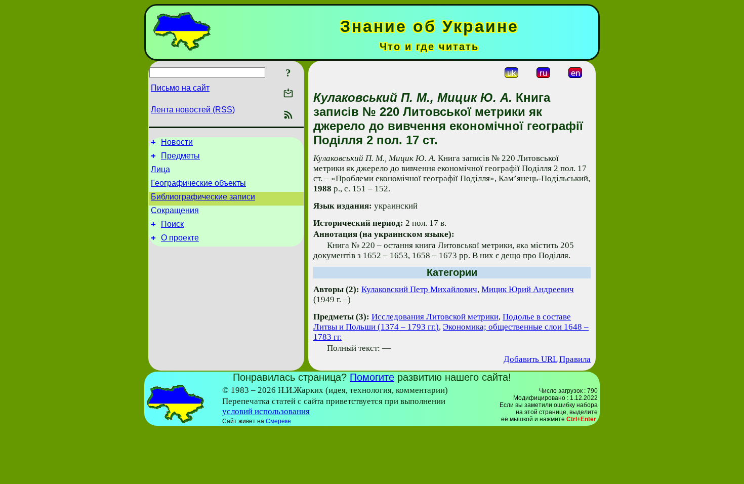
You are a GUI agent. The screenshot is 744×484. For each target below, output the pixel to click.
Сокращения (175, 210)
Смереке (278, 421)
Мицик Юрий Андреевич (527, 289)
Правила (575, 359)
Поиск (172, 224)
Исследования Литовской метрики (435, 316)
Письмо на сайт (180, 88)
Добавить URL (530, 359)
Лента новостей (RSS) (193, 109)
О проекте (180, 237)
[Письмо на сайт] (288, 94)
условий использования (266, 411)
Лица (160, 169)
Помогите (372, 377)
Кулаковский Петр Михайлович (419, 289)
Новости (177, 142)
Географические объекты (198, 183)
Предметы (180, 155)
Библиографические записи (203, 196)
